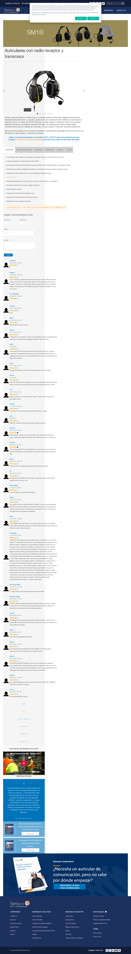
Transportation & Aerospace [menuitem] (74, 938)
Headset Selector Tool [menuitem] (100, 923)
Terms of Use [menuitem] (97, 936)
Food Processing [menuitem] (71, 923)
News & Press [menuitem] (14, 927)
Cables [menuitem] (34, 934)
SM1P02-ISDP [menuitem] (24, 726)
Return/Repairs (28, 3)
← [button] (4, 91)
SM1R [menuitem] (24, 704)
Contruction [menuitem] (69, 916)
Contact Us (121, 10)
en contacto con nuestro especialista (28, 139)
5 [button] (48, 114)
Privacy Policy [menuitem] (97, 933)
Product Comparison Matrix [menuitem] (101, 920)
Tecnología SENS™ (12, 177)
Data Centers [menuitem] (70, 920)
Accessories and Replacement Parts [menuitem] (43, 930)
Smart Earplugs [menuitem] (37, 916)
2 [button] (40, 114)
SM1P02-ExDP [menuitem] (24, 741)
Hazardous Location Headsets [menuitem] (41, 923)
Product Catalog (12, 3)
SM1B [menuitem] (24, 711)
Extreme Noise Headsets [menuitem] (40, 927)
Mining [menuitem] (68, 930)
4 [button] (45, 114)
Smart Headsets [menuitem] (37, 920)
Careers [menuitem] (12, 930)
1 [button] (37, 114)
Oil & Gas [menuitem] (68, 934)
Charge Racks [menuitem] (36, 938)
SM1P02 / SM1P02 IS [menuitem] (24, 719)
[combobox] (115, 3)
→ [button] (84, 91)
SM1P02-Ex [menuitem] (23, 734)
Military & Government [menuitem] (72, 927)
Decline (93, 18)
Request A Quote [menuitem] (98, 916)
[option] (44, 89)
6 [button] (51, 114)
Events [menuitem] (12, 934)
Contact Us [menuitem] (13, 916)
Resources (108, 10)
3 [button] (43, 114)
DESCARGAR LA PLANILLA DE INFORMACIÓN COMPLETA (36, 207)
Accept (80, 18)
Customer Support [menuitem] (16, 923)
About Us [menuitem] (13, 920)
